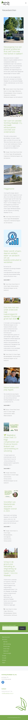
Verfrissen (14, 615)
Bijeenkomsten (6, 637)
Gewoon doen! (9, 89)
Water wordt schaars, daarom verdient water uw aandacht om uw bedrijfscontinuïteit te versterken (12, 256)
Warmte (5, 641)
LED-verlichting (7, 644)
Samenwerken (7, 413)
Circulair (4, 658)
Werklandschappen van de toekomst (13, 97)
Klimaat (4, 660)
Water (13, 413)
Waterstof (5, 651)
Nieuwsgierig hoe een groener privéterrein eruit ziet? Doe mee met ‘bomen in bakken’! (13, 50)
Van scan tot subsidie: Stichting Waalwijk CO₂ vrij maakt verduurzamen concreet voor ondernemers (13, 126)
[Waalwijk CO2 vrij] (5, 3)
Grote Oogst (11, 91)
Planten (15, 613)
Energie (7, 152)
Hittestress (18, 91)
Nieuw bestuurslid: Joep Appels (11, 388)
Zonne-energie (7, 653)
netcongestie (7, 537)
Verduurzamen (14, 286)
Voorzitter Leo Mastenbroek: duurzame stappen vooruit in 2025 (10, 506)
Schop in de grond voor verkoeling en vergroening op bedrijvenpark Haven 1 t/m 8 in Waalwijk (10, 569)
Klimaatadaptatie (8, 93)
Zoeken (22, 628)
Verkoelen (13, 95)
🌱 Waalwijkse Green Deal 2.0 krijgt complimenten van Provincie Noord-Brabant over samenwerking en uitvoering (11, 443)
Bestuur (7, 409)
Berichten (4, 639)
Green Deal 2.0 (15, 216)
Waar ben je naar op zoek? (9, 625)
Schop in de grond (17, 93)
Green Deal (16, 89)
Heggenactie (9, 188)
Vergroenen (7, 95)
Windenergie (6, 646)
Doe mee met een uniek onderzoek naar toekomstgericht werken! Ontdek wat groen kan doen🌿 (12, 313)
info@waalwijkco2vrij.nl (7, 693)
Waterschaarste (8, 415)
